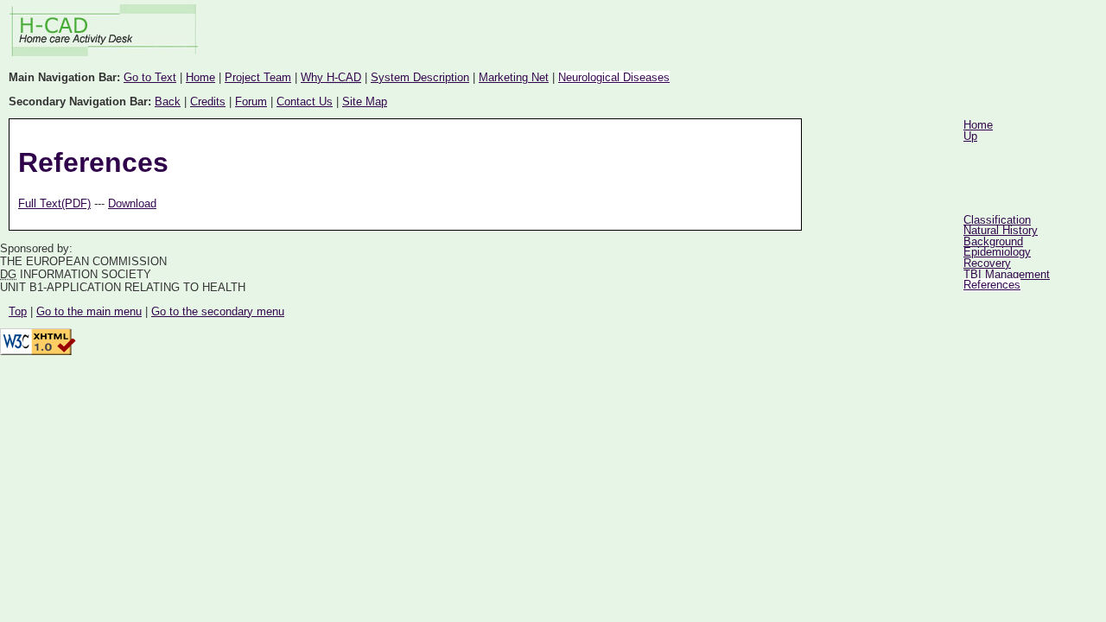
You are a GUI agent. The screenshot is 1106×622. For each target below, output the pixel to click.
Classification (997, 219)
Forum (251, 101)
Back (168, 101)
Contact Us (304, 101)
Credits (208, 101)
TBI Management (1006, 274)
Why (331, 77)
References (991, 284)
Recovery (987, 263)
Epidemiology (997, 251)
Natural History (1000, 230)
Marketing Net (514, 77)
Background (993, 241)
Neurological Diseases (614, 77)
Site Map (364, 101)
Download (132, 203)
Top (18, 311)
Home (200, 77)
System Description (420, 77)
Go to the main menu (89, 311)
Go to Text (150, 77)
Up (970, 136)
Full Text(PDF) (54, 203)
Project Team (258, 77)
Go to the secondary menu (217, 311)
